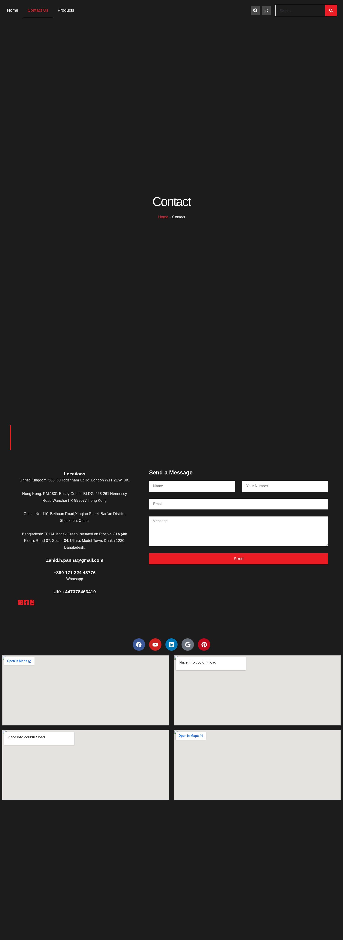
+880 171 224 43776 (75, 572)
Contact (171, 201)
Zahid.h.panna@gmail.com (74, 560)
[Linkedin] (171, 644)
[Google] (188, 644)
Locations (74, 473)
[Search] (331, 10)
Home (12, 10)
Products (66, 10)
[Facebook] (255, 10)
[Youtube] (155, 644)
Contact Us (38, 10)
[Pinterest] (204, 644)
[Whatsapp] (266, 10)
